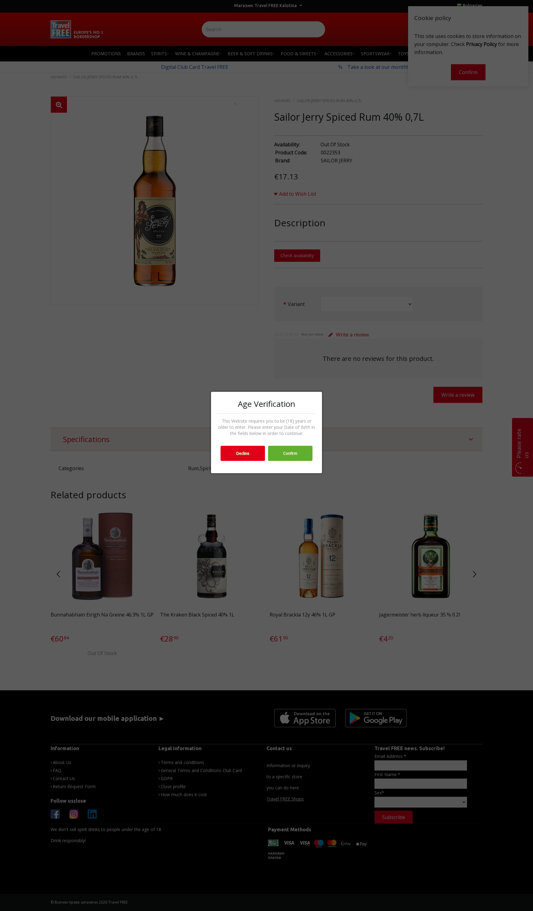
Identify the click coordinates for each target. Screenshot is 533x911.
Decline (242, 453)
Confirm (290, 453)
